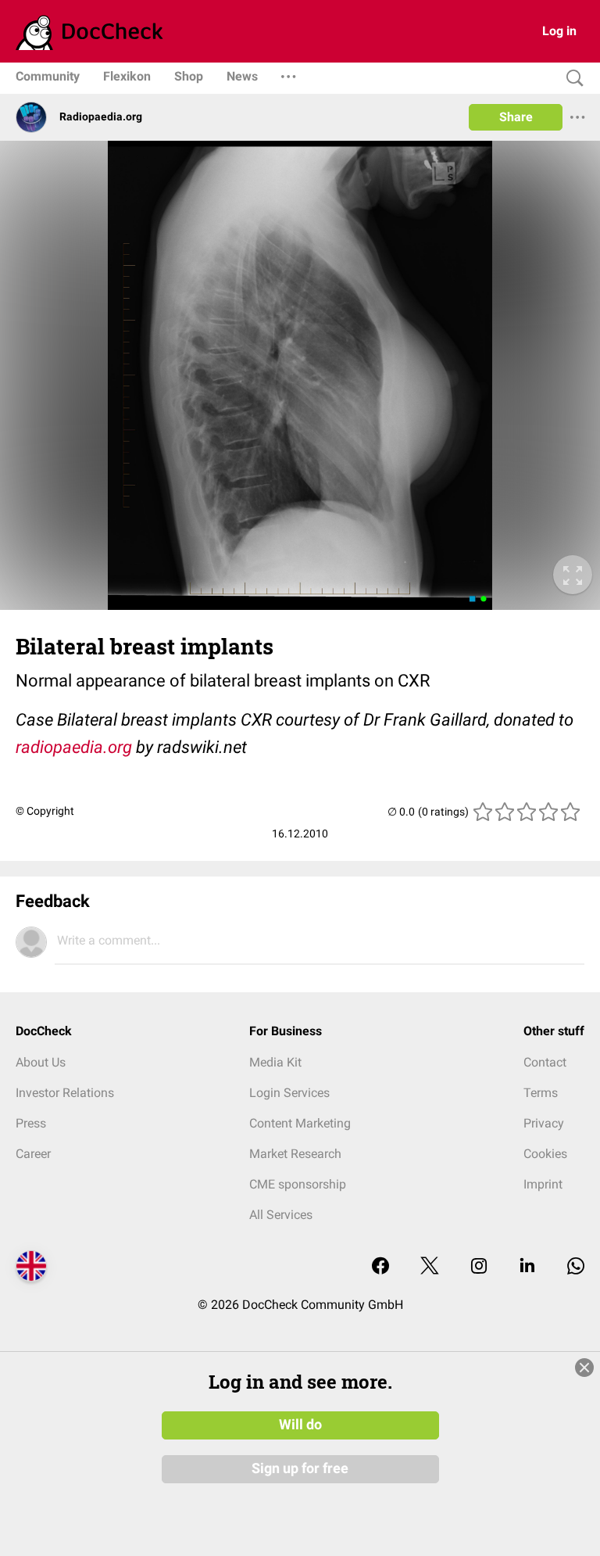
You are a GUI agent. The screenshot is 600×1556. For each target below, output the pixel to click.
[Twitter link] (429, 1267)
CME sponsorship (297, 1184)
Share (516, 116)
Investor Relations (65, 1092)
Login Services (289, 1092)
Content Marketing (300, 1123)
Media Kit (275, 1062)
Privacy (543, 1123)
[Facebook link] (380, 1267)
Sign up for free (300, 1468)
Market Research (295, 1153)
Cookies (545, 1153)
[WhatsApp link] (575, 1267)
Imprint (542, 1184)
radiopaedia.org (74, 747)
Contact (544, 1062)
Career (33, 1153)
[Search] (571, 78)
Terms (540, 1092)
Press (31, 1123)
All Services (280, 1214)
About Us (41, 1062)
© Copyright (45, 811)
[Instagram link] (479, 1267)
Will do (300, 1424)
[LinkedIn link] (527, 1267)
